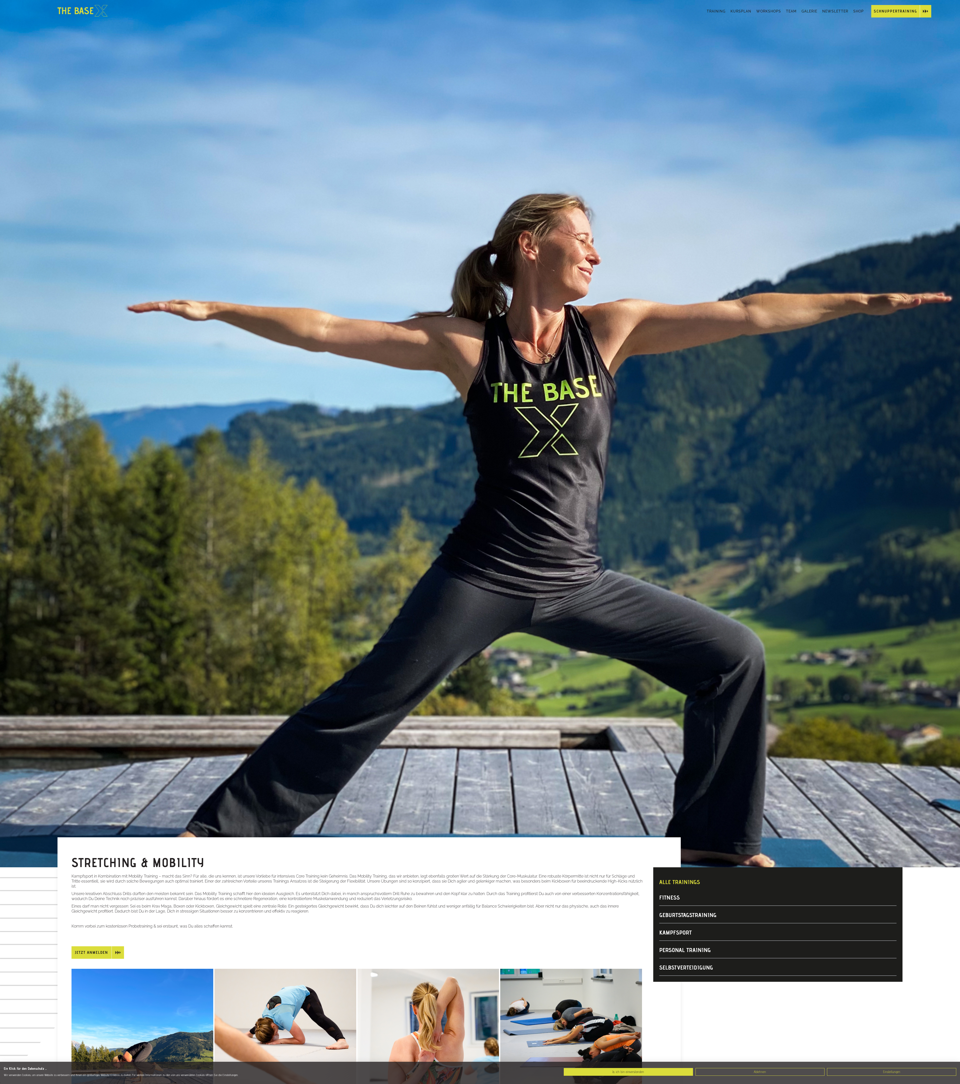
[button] (716, 11)
